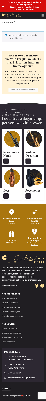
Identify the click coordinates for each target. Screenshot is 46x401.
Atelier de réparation (11, 328)
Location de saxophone (12, 333)
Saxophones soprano (11, 307)
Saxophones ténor (10, 303)
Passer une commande (12, 337)
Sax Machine (7, 22)
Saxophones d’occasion (12, 316)
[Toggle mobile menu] (42, 15)
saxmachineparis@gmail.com (21, 377)
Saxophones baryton (11, 311)
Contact (6, 388)
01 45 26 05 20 (14, 372)
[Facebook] (42, 286)
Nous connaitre (8, 342)
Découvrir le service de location (23, 90)
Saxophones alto (9, 298)
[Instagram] (36, 286)
